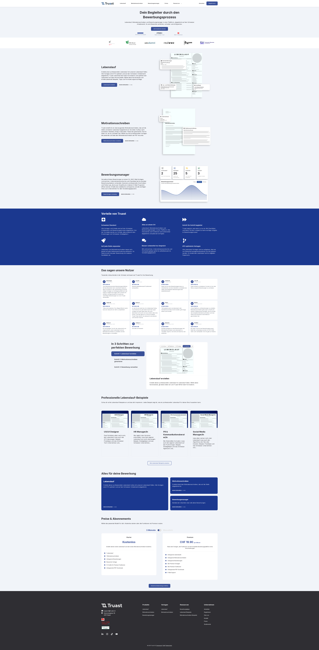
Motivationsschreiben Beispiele (188, 615)
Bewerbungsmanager (148, 615)
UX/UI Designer (111, 432)
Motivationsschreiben (148, 612)
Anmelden (207, 609)
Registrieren (207, 612)
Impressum (159, 645)
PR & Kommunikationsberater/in (174, 435)
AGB (164, 645)
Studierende (207, 624)
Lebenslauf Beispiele (185, 612)
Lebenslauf (145, 609)
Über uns (206, 615)
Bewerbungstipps (185, 609)
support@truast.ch (110, 611)
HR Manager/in (141, 432)
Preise (206, 621)
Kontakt (206, 618)
